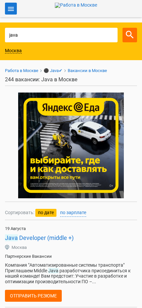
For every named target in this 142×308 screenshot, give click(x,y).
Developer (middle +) (39, 237)
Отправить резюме (33, 295)
